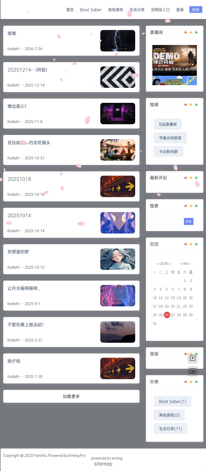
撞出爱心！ (18, 106)
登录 (180, 9)
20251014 (19, 215)
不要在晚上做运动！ (27, 324)
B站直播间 (168, 124)
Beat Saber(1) (172, 401)
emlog (117, 458)
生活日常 (137, 9)
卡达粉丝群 (168, 151)
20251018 (19, 179)
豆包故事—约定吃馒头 (29, 142)
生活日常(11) (170, 428)
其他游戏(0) (169, 414)
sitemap (103, 463)
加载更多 (71, 396)
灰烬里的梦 (18, 251)
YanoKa (40, 455)
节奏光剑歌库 (170, 137)
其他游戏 (115, 9)
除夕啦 (14, 361)
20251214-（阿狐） (29, 69)
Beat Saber (91, 9)
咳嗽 (12, 33)
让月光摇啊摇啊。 (25, 288)
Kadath (14, 48)
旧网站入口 (160, 9)
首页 (70, 9)
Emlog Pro (77, 455)
